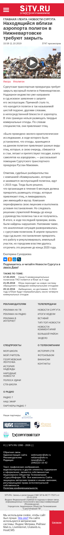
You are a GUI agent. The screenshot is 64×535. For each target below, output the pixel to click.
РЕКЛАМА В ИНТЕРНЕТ (9, 319)
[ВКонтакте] (5, 259)
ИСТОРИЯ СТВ (46, 351)
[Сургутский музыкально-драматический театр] (27, 434)
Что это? (23, 518)
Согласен (56, 522)
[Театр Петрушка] (7, 434)
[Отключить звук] (51, 75)
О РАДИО (8, 391)
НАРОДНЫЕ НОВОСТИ (9, 374)
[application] (32, 62)
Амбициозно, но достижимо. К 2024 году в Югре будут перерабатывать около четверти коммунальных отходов (30, 292)
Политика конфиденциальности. (20, 488)
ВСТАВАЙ (43, 318)
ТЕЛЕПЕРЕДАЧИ (47, 304)
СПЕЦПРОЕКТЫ (12, 345)
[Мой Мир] (14, 259)
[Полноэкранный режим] (56, 75)
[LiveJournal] (19, 259)
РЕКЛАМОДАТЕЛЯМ (14, 304)
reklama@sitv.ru (39, 457)
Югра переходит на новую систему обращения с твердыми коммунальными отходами (30, 284)
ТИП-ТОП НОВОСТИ (49, 322)
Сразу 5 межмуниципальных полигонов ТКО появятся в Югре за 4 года (26, 278)
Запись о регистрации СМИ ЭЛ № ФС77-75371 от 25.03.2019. (36, 496)
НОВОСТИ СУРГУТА (49, 309)
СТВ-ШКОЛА (10, 384)
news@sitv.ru (38, 460)
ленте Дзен (10, 267)
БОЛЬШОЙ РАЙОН (48, 333)
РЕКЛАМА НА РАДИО (14, 314)
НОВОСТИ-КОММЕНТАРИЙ (47, 328)
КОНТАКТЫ (44, 363)
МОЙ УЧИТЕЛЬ (11, 355)
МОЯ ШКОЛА (10, 351)
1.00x (41, 75)
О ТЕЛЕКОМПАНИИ (49, 345)
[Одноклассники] (10, 259)
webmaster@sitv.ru (41, 455)
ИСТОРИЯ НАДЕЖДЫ (9, 367)
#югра (7, 81)
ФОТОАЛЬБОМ (46, 355)
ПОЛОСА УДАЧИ (12, 380)
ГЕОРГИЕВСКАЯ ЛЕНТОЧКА (12, 360)
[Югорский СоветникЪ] (44, 425)
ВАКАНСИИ (44, 359)
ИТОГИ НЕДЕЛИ (46, 314)
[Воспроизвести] (32, 62)
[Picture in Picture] (45, 75)
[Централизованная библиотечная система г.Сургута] (18, 425)
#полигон (18, 81)
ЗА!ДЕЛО (42, 338)
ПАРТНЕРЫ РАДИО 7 (14, 406)
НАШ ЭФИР (9, 401)
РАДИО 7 (8, 397)
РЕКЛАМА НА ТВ (12, 309)
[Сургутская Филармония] (29, 415)
